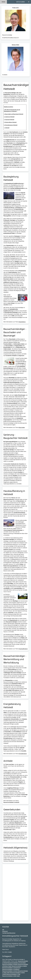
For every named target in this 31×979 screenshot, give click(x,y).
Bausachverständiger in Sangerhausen (11, 967)
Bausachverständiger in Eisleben (10, 964)
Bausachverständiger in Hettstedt (11, 802)
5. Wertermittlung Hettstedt (10, 122)
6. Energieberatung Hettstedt (10, 125)
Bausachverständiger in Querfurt (10, 971)
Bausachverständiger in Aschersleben (17, 962)
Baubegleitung (22, 321)
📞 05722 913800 (19, 2)
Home (3, 2)
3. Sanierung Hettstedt (9, 116)
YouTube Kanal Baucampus (8, 933)
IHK (3, 929)
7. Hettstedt (6, 127)
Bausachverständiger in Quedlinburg (10, 969)
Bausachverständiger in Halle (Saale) (11, 976)
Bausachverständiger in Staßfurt (19, 966)
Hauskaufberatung (23, 648)
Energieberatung (23, 753)
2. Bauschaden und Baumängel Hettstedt (13, 114)
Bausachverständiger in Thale (13, 974)
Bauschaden (22, 427)
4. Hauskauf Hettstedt (9, 119)
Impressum (5, 931)
